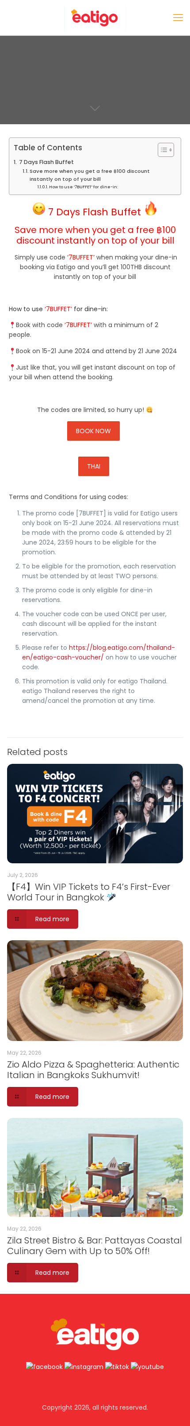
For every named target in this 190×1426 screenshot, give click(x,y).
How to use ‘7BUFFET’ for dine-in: (83, 187)
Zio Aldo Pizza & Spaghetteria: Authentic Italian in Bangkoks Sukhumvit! (93, 1069)
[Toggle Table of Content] (161, 149)
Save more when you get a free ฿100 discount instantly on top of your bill (90, 175)
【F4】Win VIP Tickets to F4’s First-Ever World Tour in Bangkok (88, 892)
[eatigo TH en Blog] (95, 17)
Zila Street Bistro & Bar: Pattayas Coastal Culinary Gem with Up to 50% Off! (94, 1245)
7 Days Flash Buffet (46, 162)
